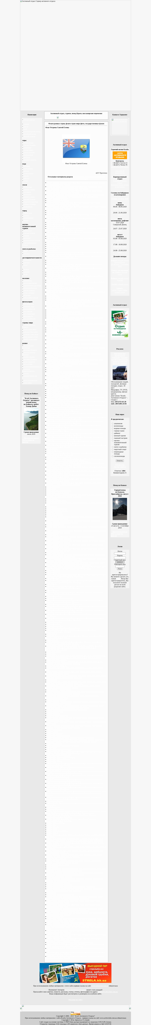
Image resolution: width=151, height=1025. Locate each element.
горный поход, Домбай (120, 279)
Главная (26, 124)
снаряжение (27, 281)
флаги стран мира (29, 329)
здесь (118, 579)
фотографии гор (29, 309)
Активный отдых (29, 134)
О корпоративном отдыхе (120, 182)
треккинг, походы (29, 160)
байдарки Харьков (30, 350)
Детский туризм (29, 136)
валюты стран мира (30, 332)
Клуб (25, 129)
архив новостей (29, 362)
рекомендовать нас (30, 376)
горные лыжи (28, 150)
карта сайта (27, 383)
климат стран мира (30, 339)
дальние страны (29, 190)
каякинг (26, 176)
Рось (120, 230)
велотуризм (27, 187)
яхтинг (25, 181)
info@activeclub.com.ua (119, 167)
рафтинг (26, 178)
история (26, 235)
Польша (26, 269)
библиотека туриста (30, 298)
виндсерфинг (28, 169)
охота (25, 251)
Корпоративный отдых (31, 131)
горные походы (29, 152)
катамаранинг (28, 173)
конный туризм (29, 197)
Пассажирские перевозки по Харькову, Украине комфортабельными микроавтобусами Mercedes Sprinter (120, 359)
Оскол (120, 215)
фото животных (29, 314)
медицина (27, 295)
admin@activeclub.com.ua (108, 992)
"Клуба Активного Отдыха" (75, 990)
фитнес (25, 220)
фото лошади (28, 316)
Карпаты (26, 262)
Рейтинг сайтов (29, 120)
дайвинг (26, 171)
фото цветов (27, 311)
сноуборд (26, 157)
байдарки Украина (30, 359)
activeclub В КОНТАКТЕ (120, 172)
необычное (27, 260)
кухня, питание (29, 293)
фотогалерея (27, 364)
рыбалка (26, 254)
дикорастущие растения (32, 285)
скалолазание (28, 155)
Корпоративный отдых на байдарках (120, 186)
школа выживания (30, 283)
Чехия (25, 274)
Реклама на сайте (75, 1000)
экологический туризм (31, 240)
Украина (26, 272)
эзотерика (26, 238)
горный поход (120, 272)
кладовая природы (30, 288)
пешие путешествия (30, 202)
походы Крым (28, 143)
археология (27, 231)
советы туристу (29, 290)
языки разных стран (30, 337)
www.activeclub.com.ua (99, 986)
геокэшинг (27, 192)
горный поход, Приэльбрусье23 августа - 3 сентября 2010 (120, 263)
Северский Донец (120, 209)
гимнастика (27, 213)
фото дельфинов (29, 319)
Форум (25, 127)
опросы (26, 373)
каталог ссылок (29, 357)
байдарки (26, 166)
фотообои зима (28, 306)
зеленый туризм (29, 233)
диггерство (27, 194)
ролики (26, 215)
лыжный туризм (29, 199)
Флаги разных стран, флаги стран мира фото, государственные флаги (84, 178)
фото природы (28, 304)
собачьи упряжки (29, 204)
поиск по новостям (30, 380)
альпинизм (27, 148)
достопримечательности (32, 367)
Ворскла (120, 240)
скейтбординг (28, 218)
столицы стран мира (30, 334)
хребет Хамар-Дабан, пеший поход (120, 290)
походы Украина (29, 145)
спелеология (27, 207)
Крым (25, 265)
